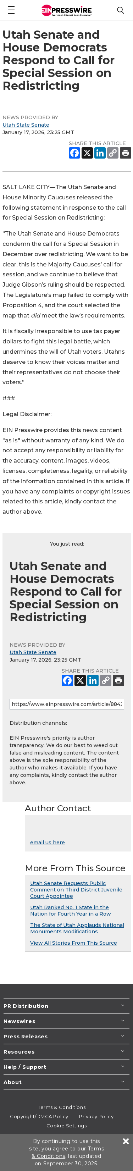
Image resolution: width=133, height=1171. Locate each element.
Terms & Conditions (61, 1107)
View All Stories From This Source (73, 943)
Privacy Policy (96, 1116)
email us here (47, 842)
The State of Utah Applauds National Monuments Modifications (77, 928)
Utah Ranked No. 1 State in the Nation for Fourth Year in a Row (70, 910)
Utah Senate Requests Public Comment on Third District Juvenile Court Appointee (76, 889)
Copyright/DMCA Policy (39, 1116)
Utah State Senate (25, 125)
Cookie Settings (66, 1125)
